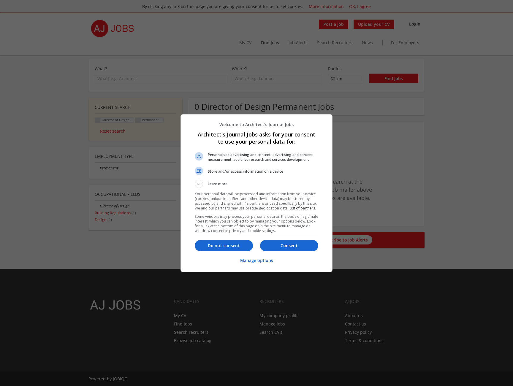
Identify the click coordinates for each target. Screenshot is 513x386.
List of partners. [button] (302, 208)
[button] (256, 184)
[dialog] (256, 193)
